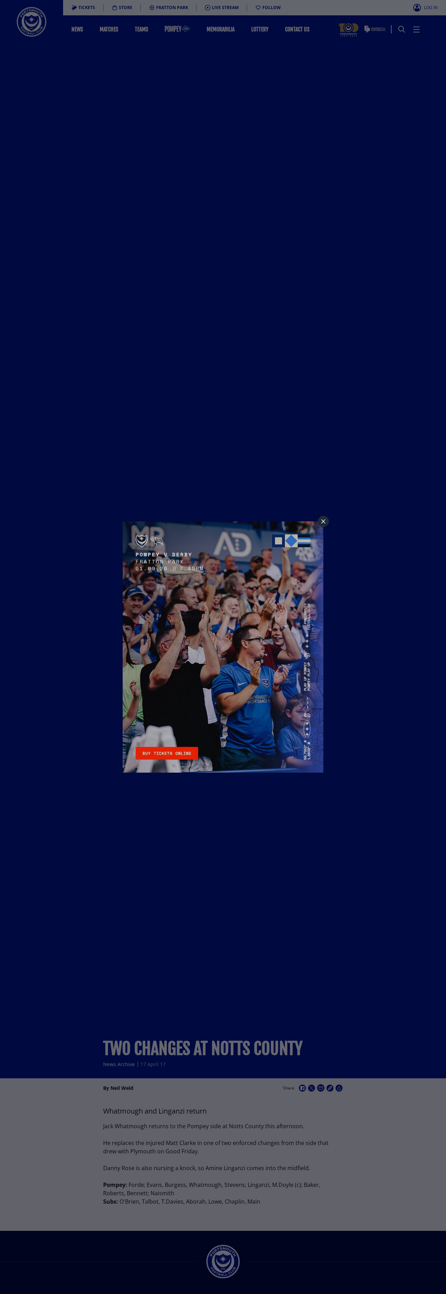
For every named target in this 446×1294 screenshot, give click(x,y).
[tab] (323, 521)
